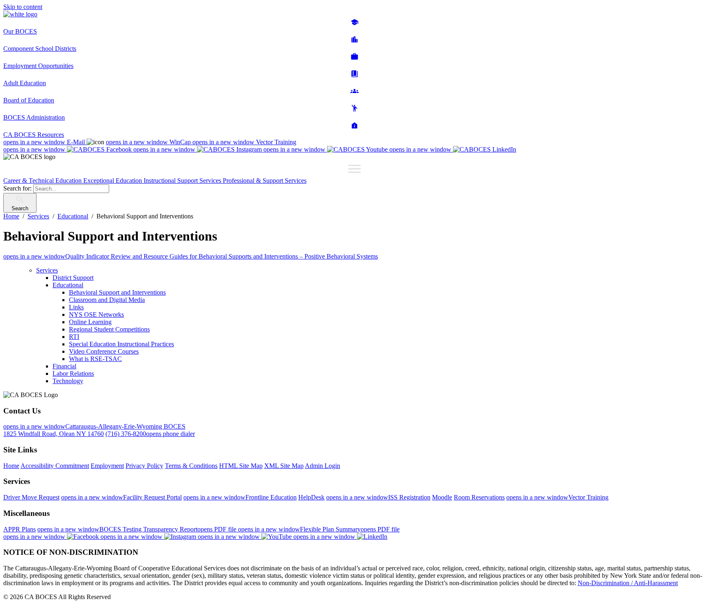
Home (11, 465)
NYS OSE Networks (96, 314)
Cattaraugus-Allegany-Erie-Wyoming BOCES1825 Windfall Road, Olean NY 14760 (94, 430)
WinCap (149, 142)
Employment (107, 465)
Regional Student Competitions (109, 329)
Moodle (442, 497)
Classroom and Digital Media (107, 299)
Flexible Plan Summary (319, 529)
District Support (73, 277)
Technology (68, 380)
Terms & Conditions (191, 465)
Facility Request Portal (121, 497)
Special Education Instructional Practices (121, 344)
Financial (64, 366)
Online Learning (90, 321)
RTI (74, 336)
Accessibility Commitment (55, 465)
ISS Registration (378, 497)
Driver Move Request (31, 497)
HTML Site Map (241, 465)
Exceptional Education (113, 180)
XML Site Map (284, 465)
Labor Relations (73, 373)
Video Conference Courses (104, 351)
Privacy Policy (144, 465)
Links (76, 307)
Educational (68, 285)
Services (47, 270)
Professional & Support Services (264, 180)
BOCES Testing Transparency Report (137, 529)
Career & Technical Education (43, 180)
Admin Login (322, 465)
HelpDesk (311, 497)
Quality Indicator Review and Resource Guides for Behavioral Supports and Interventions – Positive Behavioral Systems (190, 256)
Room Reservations (479, 497)
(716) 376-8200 (150, 433)
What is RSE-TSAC (95, 358)
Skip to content (22, 6)
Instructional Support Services (183, 180)
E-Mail (45, 142)
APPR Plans (19, 529)
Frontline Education (240, 497)
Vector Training (244, 142)
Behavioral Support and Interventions (117, 292)
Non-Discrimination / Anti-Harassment (628, 582)
